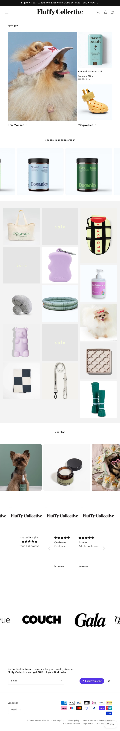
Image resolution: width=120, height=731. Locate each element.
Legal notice (88, 723)
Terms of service (89, 720)
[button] (6, 12)
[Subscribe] (60, 680)
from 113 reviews (29, 546)
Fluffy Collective (42, 720)
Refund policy (58, 720)
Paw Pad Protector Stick (90, 71)
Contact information (71, 723)
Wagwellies (85, 125)
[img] (29, 541)
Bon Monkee (16, 125)
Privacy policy (73, 720)
